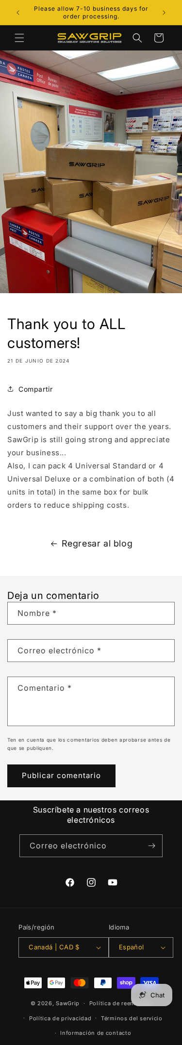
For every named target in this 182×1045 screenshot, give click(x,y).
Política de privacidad (60, 1018)
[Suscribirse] (151, 845)
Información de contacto (95, 1032)
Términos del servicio (132, 1018)
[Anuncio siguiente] (164, 12)
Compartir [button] (35, 389)
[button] (19, 38)
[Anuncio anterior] (18, 12)
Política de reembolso (120, 1003)
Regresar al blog (97, 543)
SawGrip (68, 1003)
